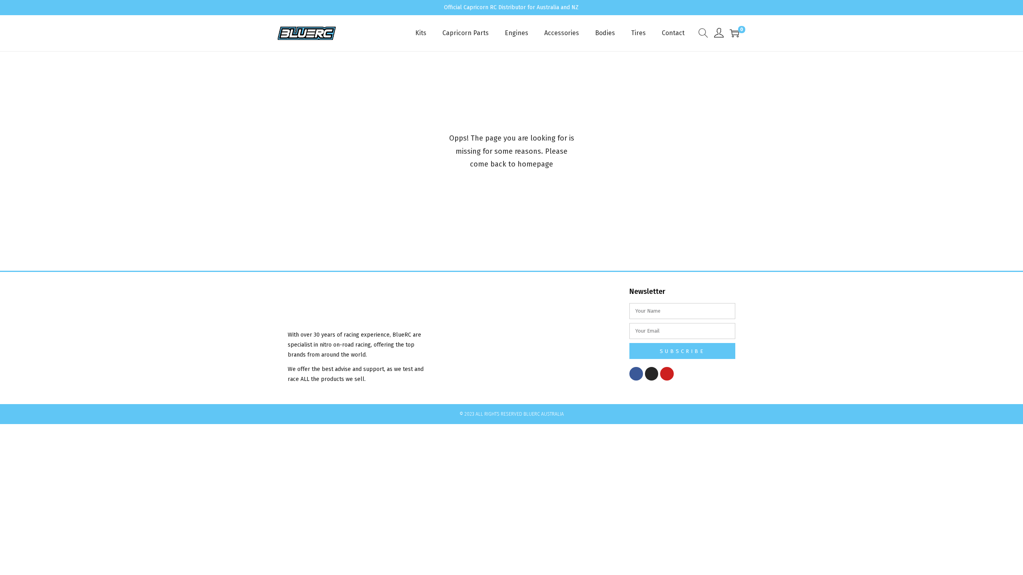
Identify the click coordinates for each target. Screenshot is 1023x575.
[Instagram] (652, 374)
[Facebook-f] (636, 374)
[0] (734, 33)
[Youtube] (667, 374)
